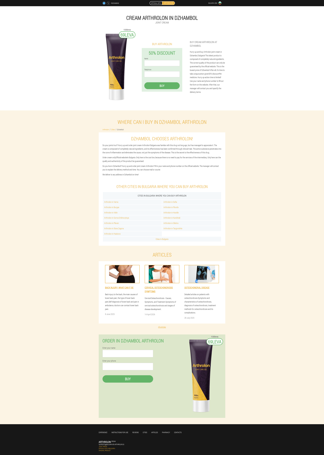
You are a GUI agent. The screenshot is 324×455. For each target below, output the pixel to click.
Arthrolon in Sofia (170, 202)
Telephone (147, 69)
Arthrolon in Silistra (171, 223)
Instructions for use (120, 432)
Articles (154, 432)
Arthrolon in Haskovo (112, 233)
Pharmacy (166, 432)
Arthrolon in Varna (111, 202)
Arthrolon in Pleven (111, 223)
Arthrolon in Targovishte (173, 228)
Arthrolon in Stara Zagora (114, 228)
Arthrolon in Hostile (171, 212)
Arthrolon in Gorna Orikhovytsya (116, 217)
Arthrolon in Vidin (111, 212)
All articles (162, 327)
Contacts (177, 432)
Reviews (135, 432)
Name (146, 58)
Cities (145, 432)
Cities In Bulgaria (162, 239)
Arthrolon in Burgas (111, 207)
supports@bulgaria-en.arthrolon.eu (111, 444)
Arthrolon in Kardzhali (172, 217)
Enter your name (109, 348)
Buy (162, 86)
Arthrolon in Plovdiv (171, 207)
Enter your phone (109, 361)
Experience (103, 432)
